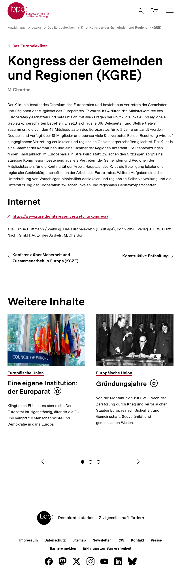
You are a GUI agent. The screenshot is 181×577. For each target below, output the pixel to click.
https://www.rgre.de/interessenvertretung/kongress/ (60, 216)
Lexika (36, 27)
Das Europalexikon (61, 27)
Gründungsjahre (121, 384)
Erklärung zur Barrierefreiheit (107, 548)
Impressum (28, 540)
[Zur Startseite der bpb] (28, 18)
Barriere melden (63, 548)
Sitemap (79, 540)
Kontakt (137, 540)
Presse (156, 540)
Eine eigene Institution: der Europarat (42, 387)
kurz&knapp (16, 27)
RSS (120, 540)
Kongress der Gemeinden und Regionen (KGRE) (125, 27)
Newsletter (101, 540)
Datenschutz (55, 540)
